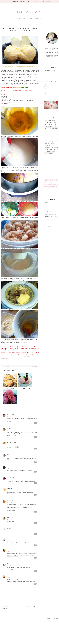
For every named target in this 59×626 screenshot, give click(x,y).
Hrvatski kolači (47, 130)
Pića (52, 141)
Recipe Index (23, 1)
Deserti (20, 26)
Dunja (8, 575)
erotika (56, 216)
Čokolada (53, 162)
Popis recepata (15, 1)
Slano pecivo (47, 155)
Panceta (46, 139)
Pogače (52, 143)
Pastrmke (50, 139)
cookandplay (10, 539)
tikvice (49, 162)
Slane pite (46, 153)
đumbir (6, 100)
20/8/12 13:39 (9, 468)
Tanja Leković (11, 414)
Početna (8, 1)
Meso (45, 137)
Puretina (46, 149)
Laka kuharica (29, 12)
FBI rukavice (50, 126)
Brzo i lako (51, 124)
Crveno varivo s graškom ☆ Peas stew (51, 190)
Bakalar (46, 124)
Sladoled (13, 362)
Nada (8, 563)
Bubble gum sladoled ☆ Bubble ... (25, 388)
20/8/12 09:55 (9, 430)
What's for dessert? (12, 442)
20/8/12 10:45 (9, 444)
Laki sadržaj (51, 214)
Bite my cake (10, 517)
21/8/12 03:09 (9, 565)
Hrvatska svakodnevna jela (53, 128)
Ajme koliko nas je (48, 120)
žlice (3, 103)
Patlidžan (55, 139)
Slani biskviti (51, 153)
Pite (49, 141)
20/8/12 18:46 (9, 530)
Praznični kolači (47, 147)
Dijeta (46, 126)
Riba (54, 149)
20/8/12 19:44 (9, 540)
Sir (45, 151)
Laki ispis (3, 91)
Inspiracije (37, 1)
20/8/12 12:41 (9, 456)
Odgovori (35, 423)
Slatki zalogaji (53, 155)
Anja (8, 454)
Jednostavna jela (54, 130)
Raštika (50, 149)
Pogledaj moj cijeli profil (51, 56)
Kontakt (49, 1)
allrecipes (16, 87)
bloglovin (45, 93)
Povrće (53, 145)
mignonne (10, 549)
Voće (45, 162)
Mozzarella (50, 137)
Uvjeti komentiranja (4, 358)
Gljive (55, 126)
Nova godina (47, 216)
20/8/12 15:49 (9, 502)
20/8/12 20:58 (9, 551)
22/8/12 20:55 (9, 577)
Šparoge (46, 164)
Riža (57, 149)
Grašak (46, 128)
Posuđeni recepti (47, 145)
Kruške (9, 362)
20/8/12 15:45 (9, 490)
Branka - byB (10, 500)
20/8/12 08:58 (10, 416)
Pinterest (45, 88)
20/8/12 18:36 (9, 519)
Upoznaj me (30, 1)
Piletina (46, 141)
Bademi (55, 122)
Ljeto (55, 214)
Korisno (43, 1)
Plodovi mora (47, 143)
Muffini (55, 137)
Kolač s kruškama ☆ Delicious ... (9, 388)
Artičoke (46, 122)
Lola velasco (10, 428)
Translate (52, 72)
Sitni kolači (49, 151)
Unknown (10, 488)
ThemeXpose (56, 618)
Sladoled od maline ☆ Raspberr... (10, 405)
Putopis (51, 216)
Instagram (46, 84)
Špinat (50, 164)
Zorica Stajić (10, 466)
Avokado (50, 122)
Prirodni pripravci (55, 147)
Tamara (9, 528)
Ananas (53, 120)
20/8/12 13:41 (9, 479)
